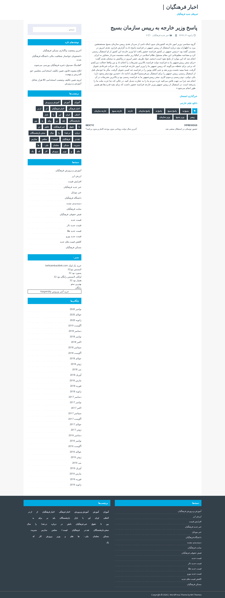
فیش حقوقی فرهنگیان (70, 214)
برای (49, 120)
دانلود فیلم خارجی (188, 103)
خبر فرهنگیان (59, 126)
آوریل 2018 (75, 374)
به (42, 120)
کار (46, 151)
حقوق (71, 126)
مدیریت (77, 145)
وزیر (64, 151)
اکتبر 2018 (76, 341)
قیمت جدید (76, 219)
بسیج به (186, 110)
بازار (46, 114)
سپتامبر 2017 (74, 413)
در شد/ (67, 132)
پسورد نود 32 (75, 272)
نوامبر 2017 (75, 402)
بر (57, 120)
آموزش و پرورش (52, 102)
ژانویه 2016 (75, 484)
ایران (68, 114)
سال (52, 132)
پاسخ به (159, 110)
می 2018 (76, 369)
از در (39, 108)
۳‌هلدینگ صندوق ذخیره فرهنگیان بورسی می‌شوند (57, 65)
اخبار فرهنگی (74, 108)
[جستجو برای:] (54, 29)
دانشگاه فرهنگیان (73, 197)
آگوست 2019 (74, 325)
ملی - (46, 145)
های (78, 151)
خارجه (130, 110)
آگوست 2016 (74, 446)
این (60, 114)
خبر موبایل (76, 192)
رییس (192, 117)
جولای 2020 (75, 314)
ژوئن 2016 (76, 457)
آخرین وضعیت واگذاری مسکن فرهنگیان (62, 50)
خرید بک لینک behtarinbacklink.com (63, 265)
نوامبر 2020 (75, 309)
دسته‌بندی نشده (74, 203)
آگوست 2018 (74, 352)
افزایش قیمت (74, 181)
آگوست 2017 (74, 418)
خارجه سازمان (100, 110)
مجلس (44, 139)
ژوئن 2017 (76, 429)
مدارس (34, 139)
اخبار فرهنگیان (58, 108)
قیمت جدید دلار (74, 225)
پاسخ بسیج (172, 110)
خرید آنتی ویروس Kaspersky (54, 291)
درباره (77, 132)
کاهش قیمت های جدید (70, 241)
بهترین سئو (76, 283)
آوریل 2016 (75, 468)
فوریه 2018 (75, 385)
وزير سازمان (164, 117)
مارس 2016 (75, 473)
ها (38, 145)
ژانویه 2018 (75, 391)
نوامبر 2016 (75, 440)
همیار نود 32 (75, 280)
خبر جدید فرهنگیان (160, 35)
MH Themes (195, 594)
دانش (47, 126)
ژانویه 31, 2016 (186, 35)
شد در (77, 139)
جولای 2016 (75, 451)
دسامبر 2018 (75, 330)
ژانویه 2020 (75, 320)
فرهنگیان (66, 139)
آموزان (77, 102)
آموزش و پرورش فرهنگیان (68, 170)
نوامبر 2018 (75, 336)
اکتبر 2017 (76, 407)
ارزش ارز (76, 175)
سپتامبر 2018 (74, 347)
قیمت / (55, 139)
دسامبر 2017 (75, 396)
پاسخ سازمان (144, 110)
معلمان (56, 145)
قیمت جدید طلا (74, 230)
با (53, 114)
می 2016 (76, 462)
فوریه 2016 (75, 479)
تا (79, 126)
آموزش (67, 102)
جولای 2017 (75, 424)
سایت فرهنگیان (74, 208)
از (46, 108)
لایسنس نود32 (74, 269)
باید (63, 120)
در (39, 126)
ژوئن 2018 (76, 363)
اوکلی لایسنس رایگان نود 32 (67, 276)
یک (32, 151)
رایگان (78, 287)
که (39, 151)
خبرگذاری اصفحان (188, 96)
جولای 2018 (75, 358)
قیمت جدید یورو (73, 236)
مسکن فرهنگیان (73, 247)
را (59, 132)
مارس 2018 (75, 380)
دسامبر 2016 (75, 435)
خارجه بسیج (117, 110)
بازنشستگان (75, 120)
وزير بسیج (180, 117)
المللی (77, 114)
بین (35, 120)
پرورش (55, 151)
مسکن (66, 145)
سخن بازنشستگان (37, 132)
